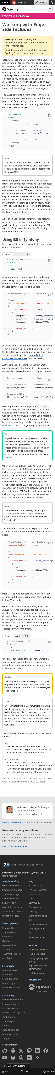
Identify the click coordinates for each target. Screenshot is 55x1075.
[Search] (52, 2)
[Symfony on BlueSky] (13, 1057)
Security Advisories (38, 924)
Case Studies (35, 894)
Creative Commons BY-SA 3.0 (25, 781)
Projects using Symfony (13, 1012)
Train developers (37, 953)
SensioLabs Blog (37, 937)
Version (50, 1071)
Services (33, 945)
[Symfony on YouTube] (4, 1057)
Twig (31, 933)
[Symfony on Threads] (21, 1057)
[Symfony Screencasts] (29, 1057)
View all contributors (12, 822)
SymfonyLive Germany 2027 (16, 15)
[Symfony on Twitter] (21, 1050)
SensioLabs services (38, 949)
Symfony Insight (37, 928)
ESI (26, 78)
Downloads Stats (10, 1034)
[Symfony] (23, 9)
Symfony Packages (11, 894)
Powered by (35, 979)
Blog (31, 881)
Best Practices (9, 945)
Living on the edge (38, 915)
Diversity (33, 911)
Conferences (35, 907)
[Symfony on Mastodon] (29, 1050)
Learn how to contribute (14, 846)
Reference (7, 936)
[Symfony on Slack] (13, 1050)
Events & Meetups (11, 1008)
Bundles (6, 940)
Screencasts (8, 966)
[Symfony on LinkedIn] (37, 1050)
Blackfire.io (22, 2)
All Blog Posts (35, 885)
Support (6, 1038)
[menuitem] (14, 885)
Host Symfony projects (39, 973)
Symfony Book (9, 932)
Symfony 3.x (30, 42)
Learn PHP (7, 974)
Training (6, 949)
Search (27, 1071)
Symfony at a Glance (12, 889)
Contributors (8, 1017)
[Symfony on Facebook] (45, 1050)
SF (4, 2)
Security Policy (9, 902)
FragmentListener (27, 625)
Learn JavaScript (10, 978)
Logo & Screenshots (12, 907)
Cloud (31, 898)
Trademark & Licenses (13, 911)
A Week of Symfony (38, 889)
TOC (7, 1071)
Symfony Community (12, 999)
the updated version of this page (27, 50)
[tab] (8, 254)
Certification (8, 958)
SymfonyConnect (10, 1004)
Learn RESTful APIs (11, 987)
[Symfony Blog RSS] (37, 1057)
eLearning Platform (11, 953)
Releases (33, 920)
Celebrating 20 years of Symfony (27, 864)
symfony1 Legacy (10, 915)
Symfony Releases (11, 898)
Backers (6, 1025)
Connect (42, 2)
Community (8, 995)
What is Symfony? (11, 881)
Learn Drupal (8, 983)
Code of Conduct (10, 1029)
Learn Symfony (10, 923)
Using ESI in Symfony (20, 239)
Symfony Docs (9, 928)
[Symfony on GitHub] (4, 1050)
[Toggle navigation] (50, 9)
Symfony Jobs (8, 1021)
